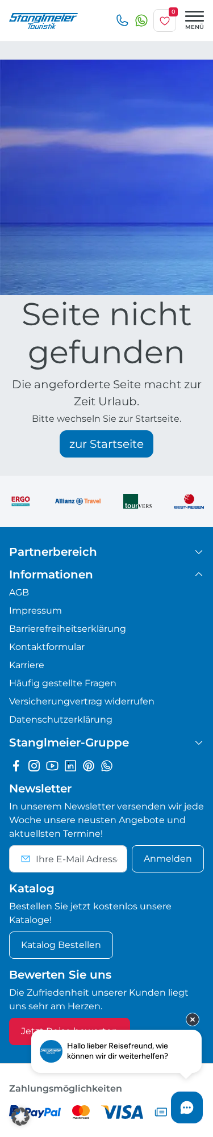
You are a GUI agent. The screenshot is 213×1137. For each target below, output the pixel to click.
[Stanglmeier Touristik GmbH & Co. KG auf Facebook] (16, 765)
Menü (194, 27)
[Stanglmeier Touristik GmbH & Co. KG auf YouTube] (52, 765)
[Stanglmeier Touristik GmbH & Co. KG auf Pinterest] (88, 765)
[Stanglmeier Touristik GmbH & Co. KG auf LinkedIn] (70, 765)
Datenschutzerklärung (60, 719)
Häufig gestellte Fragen (62, 683)
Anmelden (168, 858)
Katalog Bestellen (61, 944)
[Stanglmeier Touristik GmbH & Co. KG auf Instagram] (34, 765)
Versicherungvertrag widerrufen (81, 701)
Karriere (26, 665)
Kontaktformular (47, 646)
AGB (19, 592)
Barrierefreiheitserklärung (67, 628)
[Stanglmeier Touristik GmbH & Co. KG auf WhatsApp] (107, 765)
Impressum (35, 610)
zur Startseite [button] (106, 444)
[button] (20, 1116)
